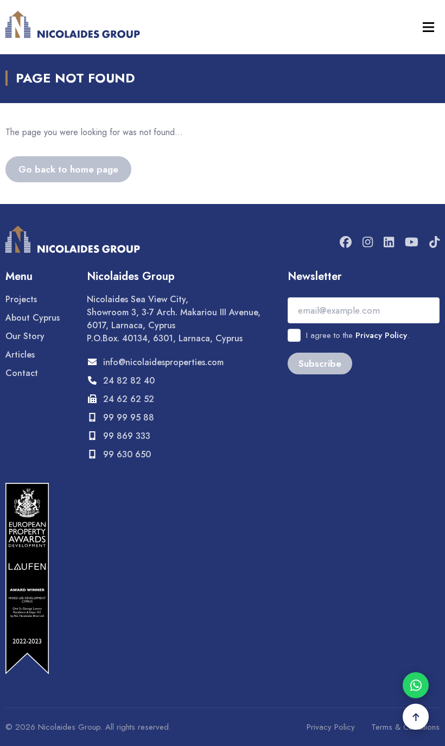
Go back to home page (68, 169)
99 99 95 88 (128, 417)
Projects (21, 299)
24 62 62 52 (128, 399)
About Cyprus (32, 317)
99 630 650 (127, 454)
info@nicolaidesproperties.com (163, 362)
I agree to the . (357, 335)
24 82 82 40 (129, 380)
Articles (20, 354)
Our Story (24, 336)
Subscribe (319, 363)
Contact (21, 373)
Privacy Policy (381, 335)
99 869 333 (126, 436)
